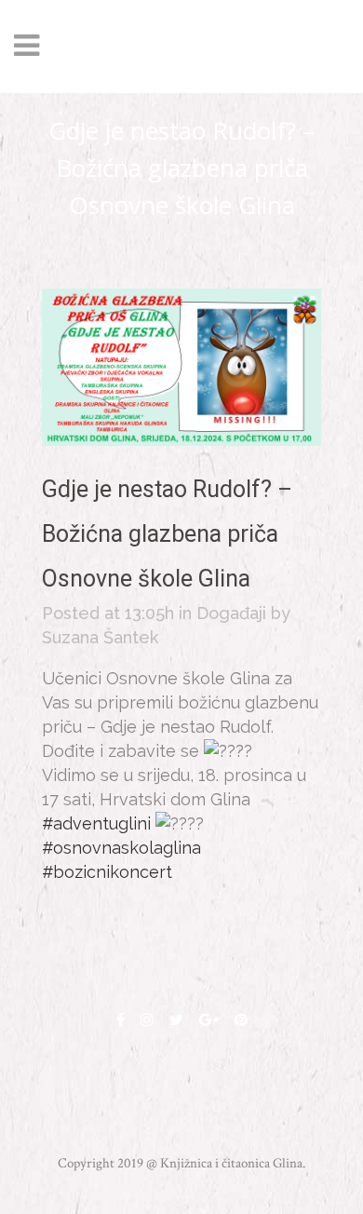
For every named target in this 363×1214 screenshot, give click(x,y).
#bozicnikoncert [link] (107, 872)
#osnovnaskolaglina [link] (121, 847)
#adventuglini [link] (96, 823)
